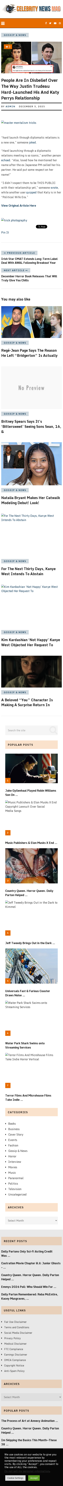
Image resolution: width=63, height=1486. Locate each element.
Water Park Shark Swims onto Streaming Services (25, 1045)
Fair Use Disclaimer (15, 1322)
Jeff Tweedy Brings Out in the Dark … (30, 943)
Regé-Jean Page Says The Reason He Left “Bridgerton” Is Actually (29, 352)
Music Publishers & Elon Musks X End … (31, 843)
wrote (54, 187)
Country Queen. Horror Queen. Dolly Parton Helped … (29, 893)
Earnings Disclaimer (15, 1355)
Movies (12, 1167)
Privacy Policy (12, 1338)
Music (12, 1172)
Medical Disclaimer (15, 1344)
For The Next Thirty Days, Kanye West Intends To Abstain (28, 571)
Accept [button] (34, 1478)
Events (12, 1140)
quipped (31, 192)
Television (15, 1189)
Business (14, 1129)
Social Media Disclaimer (18, 1333)
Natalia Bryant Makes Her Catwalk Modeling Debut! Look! (30, 500)
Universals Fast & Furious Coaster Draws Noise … (27, 993)
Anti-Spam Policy (14, 1371)
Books (12, 1123)
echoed (5, 160)
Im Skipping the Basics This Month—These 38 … (29, 1442)
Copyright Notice (14, 1365)
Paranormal (16, 1178)
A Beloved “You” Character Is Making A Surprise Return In (27, 702)
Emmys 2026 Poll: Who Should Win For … (28, 1287)
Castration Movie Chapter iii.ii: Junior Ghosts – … (31, 1265)
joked (32, 142)
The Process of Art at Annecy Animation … (29, 1421)
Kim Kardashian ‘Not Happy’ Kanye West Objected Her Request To (30, 642)
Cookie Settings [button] (15, 1478)
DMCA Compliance (15, 1360)
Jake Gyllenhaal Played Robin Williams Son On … (30, 792)
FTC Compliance (13, 1349)
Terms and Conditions (16, 1327)
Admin (10, 106)
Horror (12, 1156)
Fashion (13, 1145)
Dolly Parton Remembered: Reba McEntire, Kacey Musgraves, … (29, 1296)
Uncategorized (17, 1194)
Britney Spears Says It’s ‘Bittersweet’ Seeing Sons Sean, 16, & (31, 426)
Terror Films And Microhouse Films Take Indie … (28, 1097)
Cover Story (15, 1134)
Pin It (5, 232)
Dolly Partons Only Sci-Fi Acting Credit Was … (26, 1253)
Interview (14, 1161)
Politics (13, 1183)
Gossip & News (15, 35)
